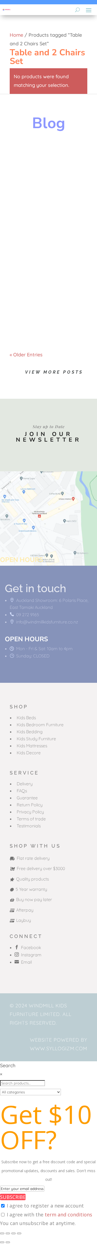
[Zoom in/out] (2, 1233)
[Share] (13, 1233)
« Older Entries (26, 355)
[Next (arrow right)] (8, 1242)
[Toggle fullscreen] (8, 1233)
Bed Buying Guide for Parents (46, 229)
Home (16, 35)
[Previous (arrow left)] (2, 1242)
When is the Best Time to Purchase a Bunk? (47, 294)
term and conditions (68, 1214)
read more (27, 198)
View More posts (54, 372)
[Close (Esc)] (19, 1233)
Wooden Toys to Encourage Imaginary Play (47, 161)
